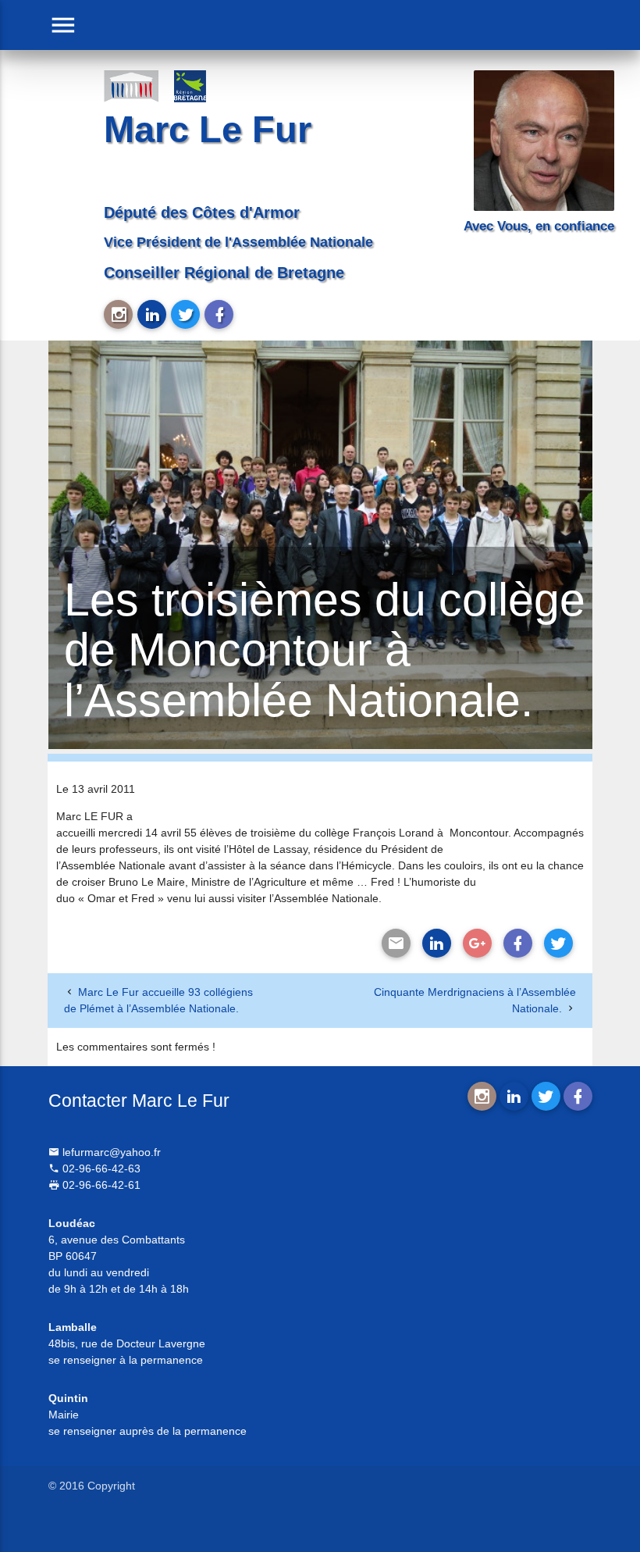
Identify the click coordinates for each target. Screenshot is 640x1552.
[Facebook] (517, 943)
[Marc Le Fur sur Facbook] (218, 314)
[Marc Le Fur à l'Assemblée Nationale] (131, 85)
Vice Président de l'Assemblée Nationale (238, 242)
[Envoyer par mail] (396, 943)
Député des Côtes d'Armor (202, 212)
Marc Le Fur (207, 129)
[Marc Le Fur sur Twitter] (185, 314)
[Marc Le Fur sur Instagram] (118, 314)
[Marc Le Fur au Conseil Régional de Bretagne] (201, 85)
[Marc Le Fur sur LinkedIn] (151, 314)
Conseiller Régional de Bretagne (224, 272)
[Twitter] (558, 943)
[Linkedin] (436, 943)
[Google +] (477, 943)
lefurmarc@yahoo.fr (110, 1152)
